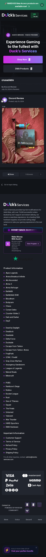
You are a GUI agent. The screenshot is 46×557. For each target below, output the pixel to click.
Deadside (9, 335)
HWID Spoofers (12, 423)
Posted (16, 101)
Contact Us (6, 505)
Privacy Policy (11, 449)
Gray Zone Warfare (14, 361)
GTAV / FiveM (11, 357)
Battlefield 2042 (12, 295)
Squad (8, 405)
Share (11, 174)
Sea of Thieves (12, 401)
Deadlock (9, 331)
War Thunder (11, 419)
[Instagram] (27, 504)
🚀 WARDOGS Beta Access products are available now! (21, 4)
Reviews (16, 89)
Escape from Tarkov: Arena (17, 350)
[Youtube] (33, 504)
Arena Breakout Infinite (15, 276)
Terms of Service (13, 441)
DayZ (8, 321)
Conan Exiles (11, 310)
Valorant (9, 416)
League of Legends (14, 368)
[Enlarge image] (23, 136)
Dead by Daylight (12, 328)
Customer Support (13, 438)
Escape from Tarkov (14, 346)
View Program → (33, 244)
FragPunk (10, 353)
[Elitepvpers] (27, 511)
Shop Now (22, 59)
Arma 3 (9, 284)
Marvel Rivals (11, 372)
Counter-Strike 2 (13, 313)
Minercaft (10, 376)
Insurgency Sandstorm (15, 365)
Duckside (9, 342)
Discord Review (10, 87)
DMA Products (22, 68)
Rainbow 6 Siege (13, 386)
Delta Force (10, 339)
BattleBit (9, 291)
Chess (8, 306)
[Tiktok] (39, 504)
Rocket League (12, 394)
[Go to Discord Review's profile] (4, 99)
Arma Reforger (12, 288)
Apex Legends (12, 273)
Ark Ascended (12, 280)
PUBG (8, 383)
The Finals (10, 408)
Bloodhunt (10, 299)
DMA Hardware (12, 427)
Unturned (9, 412)
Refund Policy (11, 445)
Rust (8, 397)
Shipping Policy (12, 452)
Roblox (9, 390)
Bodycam (10, 302)
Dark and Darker (12, 317)
